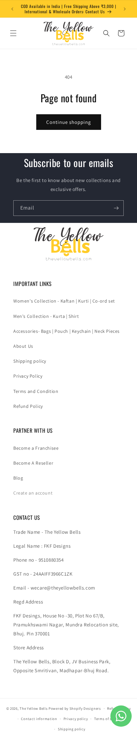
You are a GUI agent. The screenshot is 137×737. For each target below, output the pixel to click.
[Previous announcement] (12, 9)
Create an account (33, 493)
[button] (13, 33)
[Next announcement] (124, 9)
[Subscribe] (116, 208)
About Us (23, 346)
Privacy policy (76, 718)
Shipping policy (29, 361)
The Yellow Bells (34, 708)
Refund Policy (28, 406)
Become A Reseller (33, 463)
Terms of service (108, 718)
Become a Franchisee (36, 448)
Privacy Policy (27, 376)
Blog (18, 478)
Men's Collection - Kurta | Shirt (46, 316)
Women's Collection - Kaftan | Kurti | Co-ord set (64, 301)
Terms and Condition (35, 391)
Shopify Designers (85, 708)
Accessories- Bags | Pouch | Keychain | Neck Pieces (66, 331)
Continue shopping (68, 122)
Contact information (39, 718)
